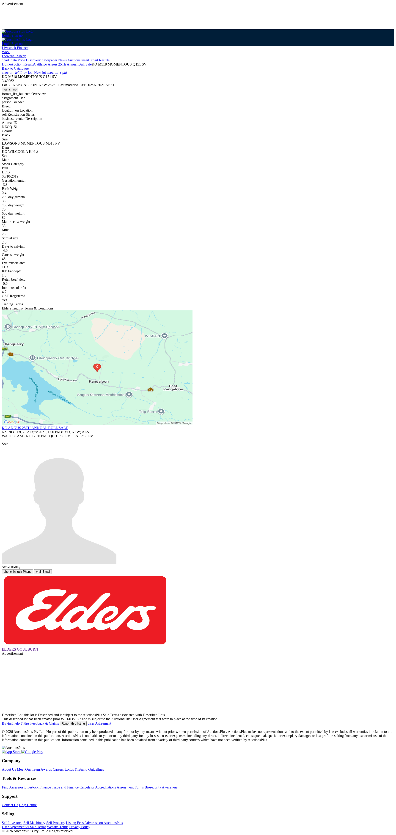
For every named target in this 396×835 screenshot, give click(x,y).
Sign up (17, 35)
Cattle (38, 64)
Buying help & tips (16, 723)
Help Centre (28, 805)
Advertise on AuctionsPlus (103, 823)
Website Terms (57, 827)
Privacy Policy (79, 827)
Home (6, 64)
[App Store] (11, 752)
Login (6, 35)
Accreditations (105, 787)
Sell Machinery (34, 823)
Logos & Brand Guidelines (84, 769)
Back (15, 68)
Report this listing (73, 723)
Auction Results (22, 64)
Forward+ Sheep (14, 56)
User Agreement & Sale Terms (24, 827)
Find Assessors (12, 787)
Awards (46, 769)
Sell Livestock (12, 823)
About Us (9, 769)
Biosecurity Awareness (161, 787)
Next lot (50, 72)
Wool (6, 52)
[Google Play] (32, 752)
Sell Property (55, 823)
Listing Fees (75, 823)
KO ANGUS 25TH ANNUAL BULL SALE (35, 428)
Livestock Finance (15, 48)
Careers (58, 769)
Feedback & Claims (45, 723)
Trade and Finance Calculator (73, 787)
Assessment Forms (130, 787)
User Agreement (99, 723)
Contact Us (10, 805)
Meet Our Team (28, 769)
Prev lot (17, 72)
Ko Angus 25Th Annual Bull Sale (67, 64)
